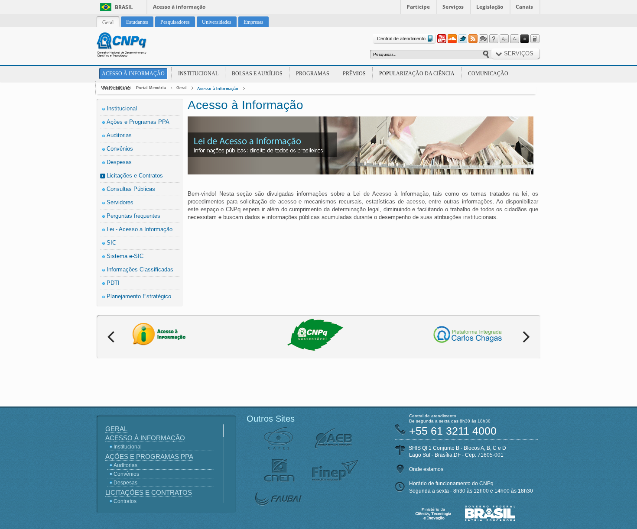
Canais (524, 6)
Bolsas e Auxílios (257, 74)
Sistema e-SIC (125, 256)
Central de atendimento (401, 38)
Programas (312, 74)
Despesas (119, 162)
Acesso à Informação (133, 74)
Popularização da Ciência (417, 74)
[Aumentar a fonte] (504, 39)
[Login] (535, 39)
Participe (418, 6)
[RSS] (473, 39)
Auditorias (119, 135)
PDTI (113, 283)
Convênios (120, 148)
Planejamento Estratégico (139, 296)
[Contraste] (525, 39)
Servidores (120, 202)
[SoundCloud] (452, 39)
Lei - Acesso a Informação (139, 229)
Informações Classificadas (140, 269)
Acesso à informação (179, 6)
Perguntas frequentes (133, 216)
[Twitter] (462, 39)
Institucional (198, 74)
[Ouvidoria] (483, 39)
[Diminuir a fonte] (514, 39)
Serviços (453, 6)
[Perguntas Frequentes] (493, 39)
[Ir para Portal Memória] (132, 45)
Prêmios (354, 74)
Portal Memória (151, 88)
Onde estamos (426, 469)
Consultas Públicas (131, 189)
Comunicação (488, 74)
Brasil (124, 7)
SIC (111, 242)
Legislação (489, 6)
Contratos (125, 501)
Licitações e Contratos (135, 175)
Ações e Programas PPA (138, 122)
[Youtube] (441, 39)
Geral (181, 88)
